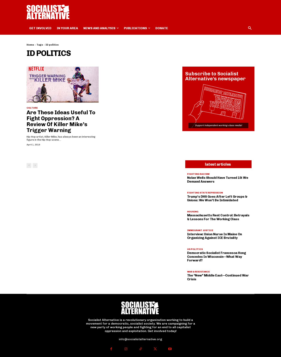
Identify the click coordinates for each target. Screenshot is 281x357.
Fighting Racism (198, 174)
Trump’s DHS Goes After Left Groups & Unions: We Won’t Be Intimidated (217, 198)
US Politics (195, 249)
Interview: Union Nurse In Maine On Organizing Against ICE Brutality (214, 236)
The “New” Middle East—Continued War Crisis (218, 277)
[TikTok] (140, 349)
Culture (32, 107)
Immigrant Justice (200, 230)
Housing (192, 211)
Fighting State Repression (205, 192)
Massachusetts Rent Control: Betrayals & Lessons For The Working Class (218, 217)
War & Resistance (198, 271)
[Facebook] (111, 349)
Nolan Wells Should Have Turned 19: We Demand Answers (217, 179)
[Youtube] (169, 349)
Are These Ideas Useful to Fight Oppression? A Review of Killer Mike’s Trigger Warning (61, 121)
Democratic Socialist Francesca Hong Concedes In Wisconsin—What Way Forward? (216, 256)
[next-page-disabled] (35, 165)
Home (30, 44)
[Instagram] (125, 349)
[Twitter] (155, 349)
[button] (249, 28)
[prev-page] (29, 165)
